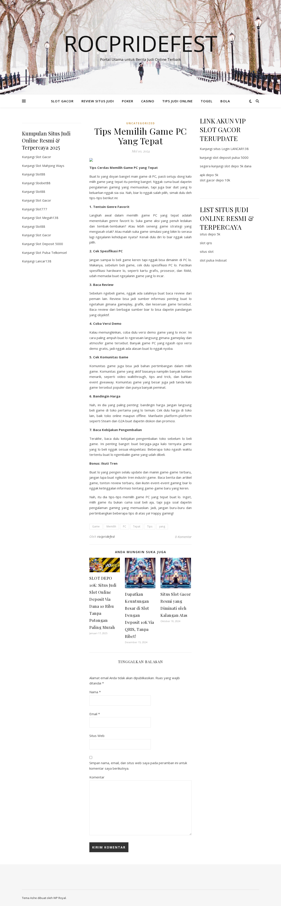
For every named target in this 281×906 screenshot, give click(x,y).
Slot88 (40, 174)
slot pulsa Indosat (213, 260)
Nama (95, 692)
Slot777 (41, 209)
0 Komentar (183, 536)
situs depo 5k (210, 234)
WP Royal (59, 898)
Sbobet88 (43, 183)
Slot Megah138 (47, 217)
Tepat (136, 526)
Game (96, 526)
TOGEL (207, 101)
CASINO (147, 101)
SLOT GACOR (62, 101)
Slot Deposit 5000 (49, 244)
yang (162, 526)
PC (124, 526)
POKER (127, 101)
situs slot (207, 251)
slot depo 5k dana (237, 166)
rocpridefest (106, 536)
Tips (149, 526)
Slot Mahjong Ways (50, 165)
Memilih (111, 526)
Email (94, 714)
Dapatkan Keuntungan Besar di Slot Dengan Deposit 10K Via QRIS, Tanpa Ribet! (139, 615)
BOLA (225, 101)
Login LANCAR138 (235, 148)
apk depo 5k (209, 175)
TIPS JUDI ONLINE (177, 101)
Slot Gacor (43, 157)
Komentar (96, 777)
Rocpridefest (140, 43)
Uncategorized (140, 123)
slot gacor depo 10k (215, 180)
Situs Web (96, 735)
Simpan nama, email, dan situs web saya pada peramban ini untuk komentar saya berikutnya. (138, 766)
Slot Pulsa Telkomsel (51, 252)
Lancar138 (43, 261)
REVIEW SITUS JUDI (97, 101)
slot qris (206, 243)
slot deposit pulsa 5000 (231, 157)
